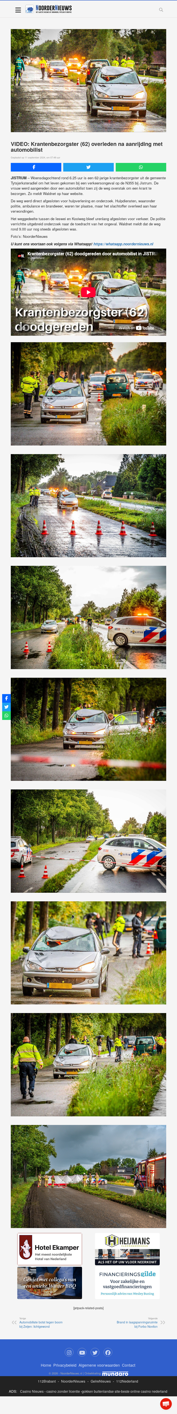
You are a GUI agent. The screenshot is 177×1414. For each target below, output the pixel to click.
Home (46, 1365)
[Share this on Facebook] (36, 167)
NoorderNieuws (73, 1381)
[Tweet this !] (88, 167)
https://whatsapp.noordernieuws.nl (123, 243)
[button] (166, 1404)
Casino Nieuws (32, 1391)
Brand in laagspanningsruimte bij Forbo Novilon (137, 1323)
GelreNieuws (101, 1381)
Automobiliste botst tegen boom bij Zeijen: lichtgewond (41, 1323)
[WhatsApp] (141, 167)
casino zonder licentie (63, 1391)
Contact (128, 1365)
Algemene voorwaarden (99, 1365)
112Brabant (47, 1381)
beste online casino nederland (144, 1391)
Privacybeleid (64, 1365)
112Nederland (127, 1381)
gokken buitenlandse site (101, 1391)
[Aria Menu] (18, 9)
